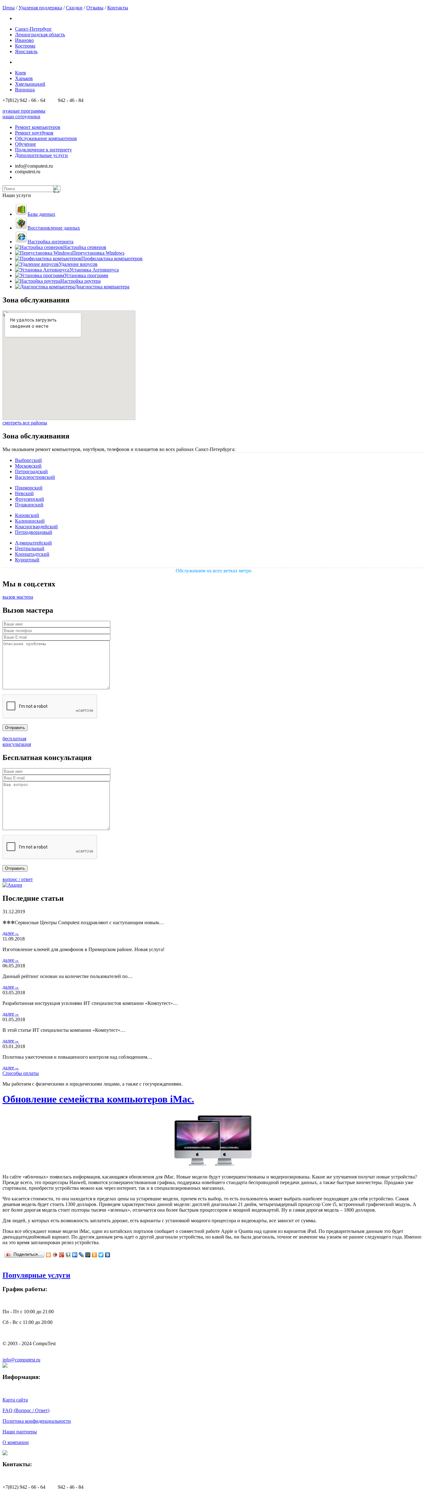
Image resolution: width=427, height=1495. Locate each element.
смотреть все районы (25, 422)
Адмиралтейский (33, 542)
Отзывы (94, 7)
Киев (20, 72)
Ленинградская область (40, 34)
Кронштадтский (32, 554)
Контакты (117, 7)
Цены (9, 7)
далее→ (11, 933)
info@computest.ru (21, 1359)
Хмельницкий (30, 84)
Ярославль (26, 51)
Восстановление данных (54, 228)
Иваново (24, 40)
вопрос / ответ (18, 879)
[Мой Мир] (88, 1255)
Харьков (24, 78)
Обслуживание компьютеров (46, 138)
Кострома (25, 45)
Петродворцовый (33, 532)
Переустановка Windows (98, 253)
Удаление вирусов (78, 264)
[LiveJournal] (81, 1255)
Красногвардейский (36, 526)
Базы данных (41, 214)
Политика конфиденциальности (37, 1421)
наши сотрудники (21, 116)
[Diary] (55, 1255)
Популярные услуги (36, 1275)
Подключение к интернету (43, 149)
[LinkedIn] (75, 1255)
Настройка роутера (80, 281)
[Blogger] (48, 1255)
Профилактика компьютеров (112, 258)
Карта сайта (15, 1399)
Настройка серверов (84, 247)
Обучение (25, 144)
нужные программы (24, 111)
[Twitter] (101, 1255)
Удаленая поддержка (40, 7)
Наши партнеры (20, 1431)
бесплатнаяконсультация (17, 741)
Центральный (29, 548)
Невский (24, 493)
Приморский (29, 487)
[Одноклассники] (94, 1255)
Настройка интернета (50, 241)
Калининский (30, 521)
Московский (28, 466)
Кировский (27, 515)
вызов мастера (18, 597)
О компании (16, 1442)
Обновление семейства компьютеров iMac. (98, 1099)
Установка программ (86, 275)
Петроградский (31, 471)
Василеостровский (35, 477)
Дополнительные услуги (41, 155)
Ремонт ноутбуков (34, 132)
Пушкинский (29, 504)
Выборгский (28, 460)
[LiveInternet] (68, 1255)
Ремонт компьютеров (37, 127)
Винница (25, 89)
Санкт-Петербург (33, 29)
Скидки (74, 7)
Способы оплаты (21, 1073)
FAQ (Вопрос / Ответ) (26, 1410)
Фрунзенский (29, 499)
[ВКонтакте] (107, 1255)
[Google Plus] (61, 1255)
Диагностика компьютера (102, 286)
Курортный (27, 559)
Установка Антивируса (94, 269)
